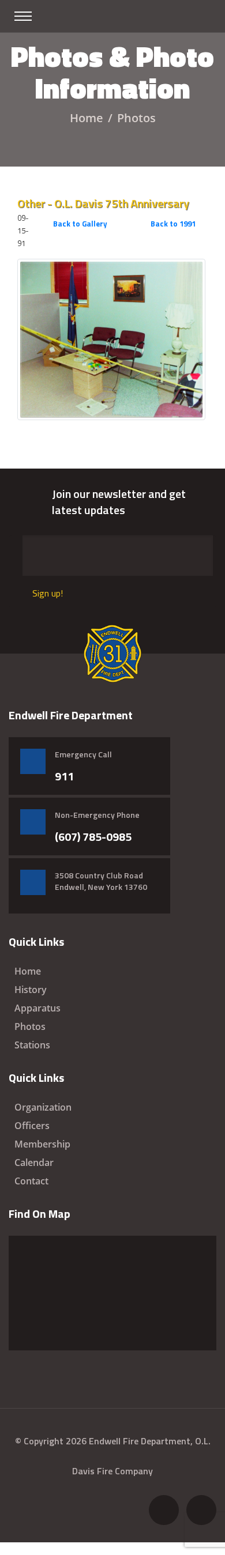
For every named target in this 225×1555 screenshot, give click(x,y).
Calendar (34, 1162)
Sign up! (47, 593)
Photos (30, 1026)
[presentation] (190, 244)
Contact (31, 1181)
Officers (32, 1125)
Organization (43, 1107)
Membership (42, 1144)
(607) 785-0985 (93, 837)
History (30, 989)
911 (64, 776)
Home (86, 118)
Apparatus (37, 1008)
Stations (32, 1045)
